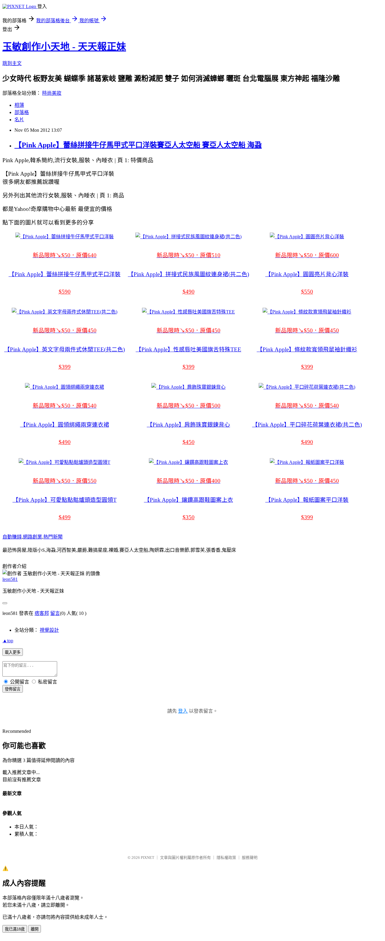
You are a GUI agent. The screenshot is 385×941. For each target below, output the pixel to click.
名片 (19, 119)
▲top (7, 640)
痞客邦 (42, 613)
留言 (55, 613)
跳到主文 (12, 63)
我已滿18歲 (15, 929)
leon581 (10, 579)
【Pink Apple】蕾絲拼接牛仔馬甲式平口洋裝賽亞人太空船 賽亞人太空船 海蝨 (138, 145)
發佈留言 (12, 689)
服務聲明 (249, 857)
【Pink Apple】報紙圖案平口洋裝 (307, 500)
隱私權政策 (226, 857)
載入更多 (12, 652)
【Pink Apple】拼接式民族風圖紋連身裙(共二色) (188, 274)
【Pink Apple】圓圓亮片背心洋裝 (307, 274)
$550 (307, 291)
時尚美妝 (51, 93)
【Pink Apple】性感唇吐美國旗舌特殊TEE (188, 349)
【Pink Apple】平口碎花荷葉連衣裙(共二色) (307, 424)
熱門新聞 (53, 536)
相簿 (19, 105)
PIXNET (147, 857)
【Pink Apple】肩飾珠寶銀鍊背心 (188, 424)
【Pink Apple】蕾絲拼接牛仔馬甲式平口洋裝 (65, 274)
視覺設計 (49, 630)
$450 (189, 442)
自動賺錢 (12, 536)
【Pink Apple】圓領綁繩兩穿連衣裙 (64, 424)
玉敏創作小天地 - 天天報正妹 (64, 46)
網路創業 (32, 536)
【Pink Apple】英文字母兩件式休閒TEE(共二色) (64, 349)
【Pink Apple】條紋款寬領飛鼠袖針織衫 (307, 349)
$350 (189, 517)
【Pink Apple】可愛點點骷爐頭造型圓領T (65, 500)
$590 (65, 291)
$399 (65, 367)
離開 (34, 929)
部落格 (21, 112)
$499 (65, 517)
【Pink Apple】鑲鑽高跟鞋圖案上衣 (188, 500)
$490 (189, 291)
